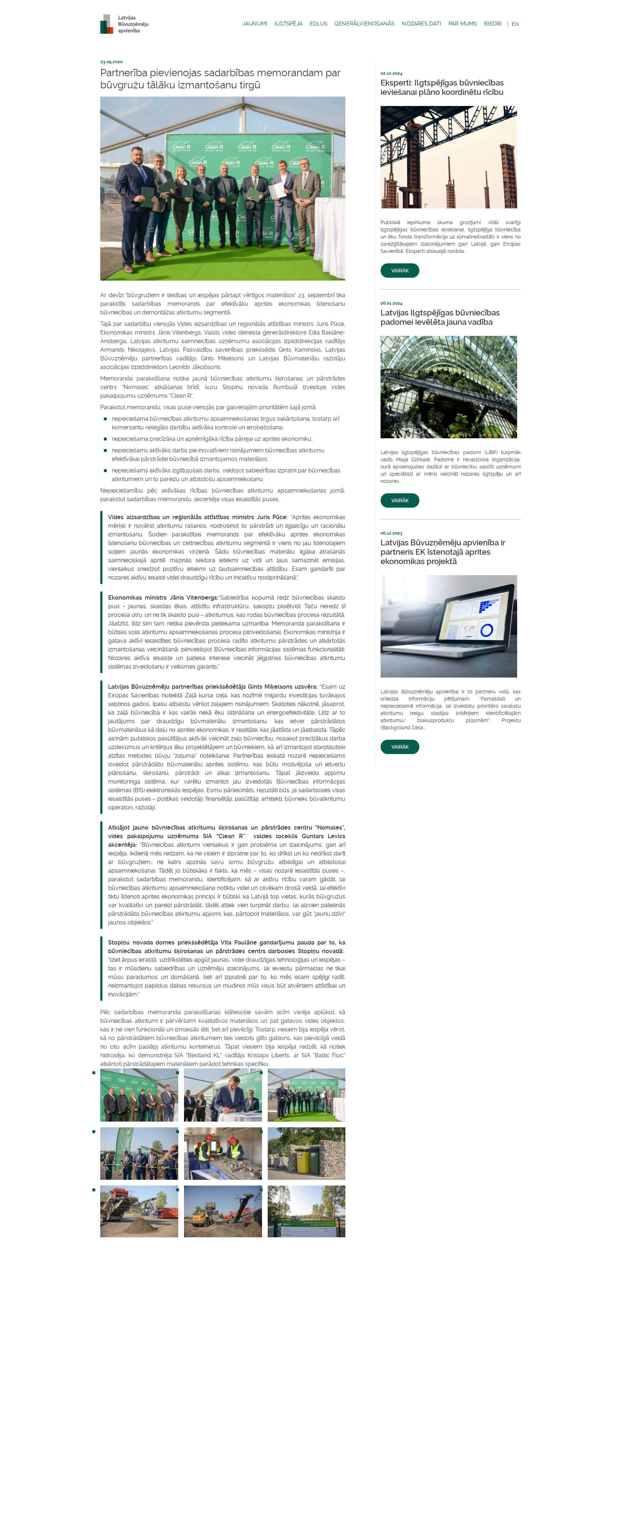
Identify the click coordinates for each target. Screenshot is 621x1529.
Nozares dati (421, 23)
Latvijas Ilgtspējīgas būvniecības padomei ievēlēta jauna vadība (440, 317)
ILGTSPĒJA (289, 23)
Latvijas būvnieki (127, 24)
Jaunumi (255, 23)
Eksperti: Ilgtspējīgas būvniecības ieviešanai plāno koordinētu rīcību (442, 87)
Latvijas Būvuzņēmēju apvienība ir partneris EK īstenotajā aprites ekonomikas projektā (443, 552)
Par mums (462, 23)
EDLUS (318, 23)
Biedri (493, 23)
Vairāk (400, 270)
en (515, 24)
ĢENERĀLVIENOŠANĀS (365, 23)
